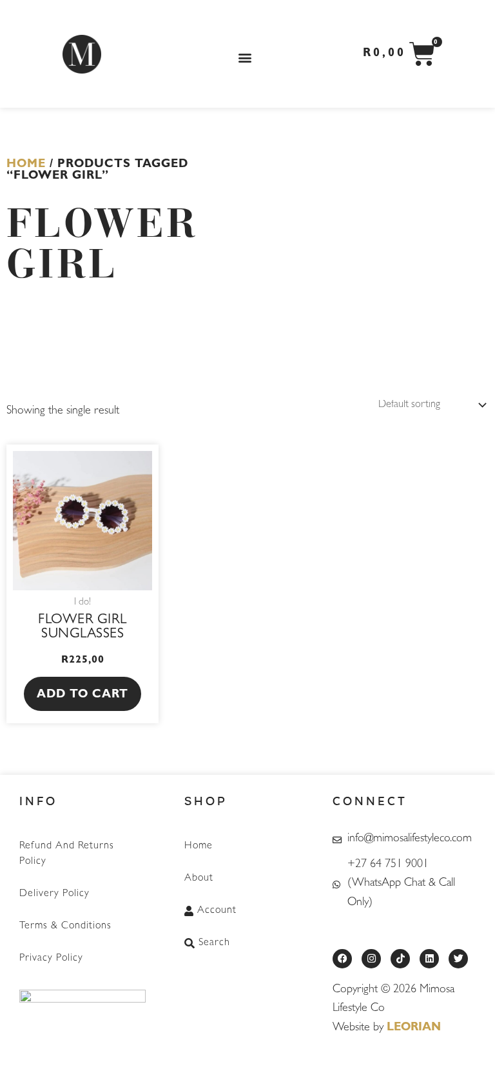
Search (214, 943)
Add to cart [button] (82, 695)
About (198, 879)
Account (217, 911)
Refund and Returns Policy (66, 854)
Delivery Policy (54, 894)
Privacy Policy (51, 959)
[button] (245, 57)
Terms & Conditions (65, 926)
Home (26, 165)
